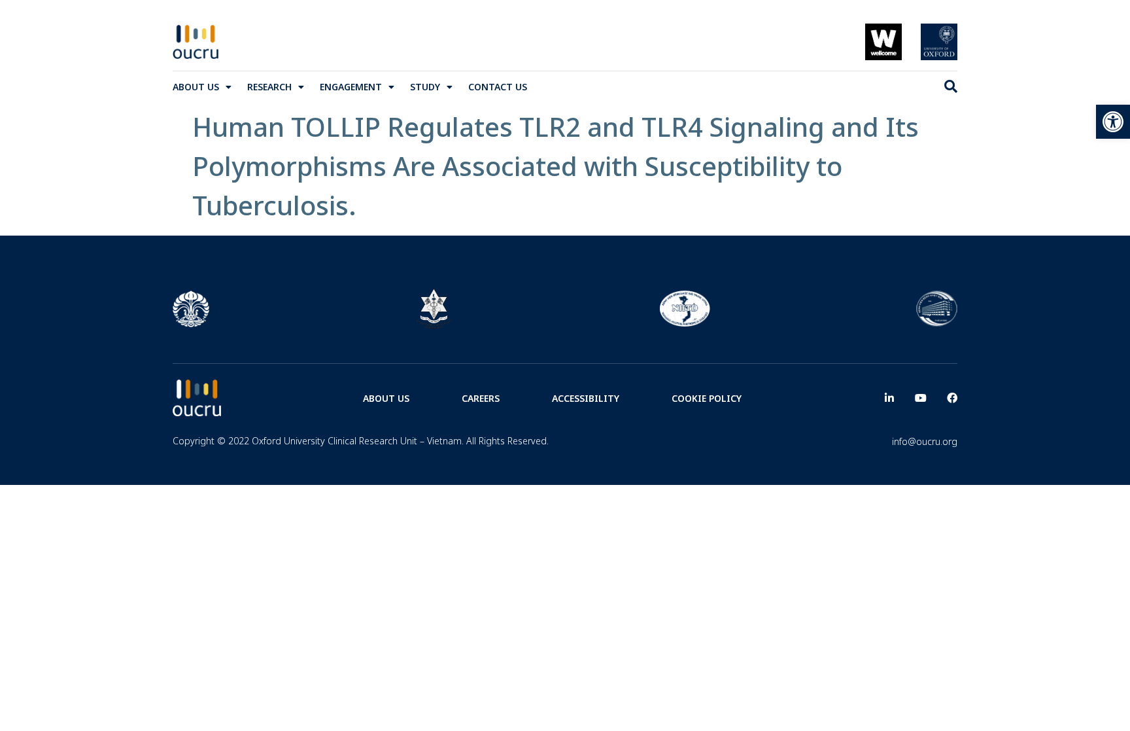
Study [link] (425, 86)
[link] (1113, 122)
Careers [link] (481, 398)
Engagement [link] (351, 86)
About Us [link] (196, 86)
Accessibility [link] (585, 398)
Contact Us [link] (497, 86)
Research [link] (269, 86)
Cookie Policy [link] (707, 398)
